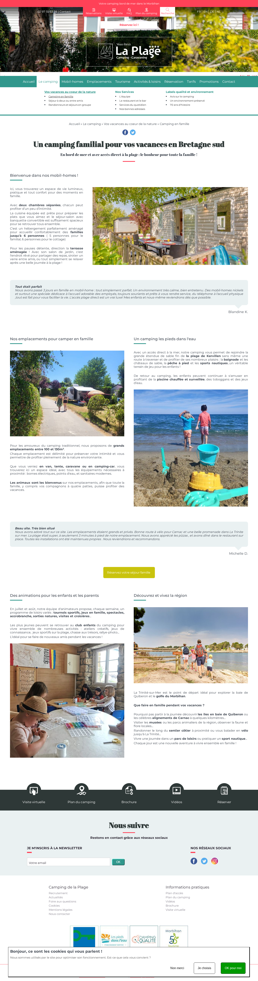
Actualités (56, 897)
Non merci (177, 968)
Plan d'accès (174, 893)
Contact (65, 11)
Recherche (167, 13)
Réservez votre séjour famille (129, 572)
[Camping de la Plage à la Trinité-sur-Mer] (129, 51)
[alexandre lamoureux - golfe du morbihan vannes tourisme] (191, 645)
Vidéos (170, 901)
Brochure (172, 905)
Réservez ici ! (129, 25)
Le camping (92, 124)
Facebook (125, 132)
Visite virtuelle (175, 910)
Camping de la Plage (68, 887)
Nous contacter (59, 914)
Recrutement (58, 893)
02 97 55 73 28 (47, 11)
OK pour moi (233, 968)
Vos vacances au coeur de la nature (130, 124)
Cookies (54, 905)
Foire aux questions (62, 901)
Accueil (74, 124)
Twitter (133, 132)
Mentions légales (60, 910)
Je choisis (204, 968)
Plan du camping (178, 897)
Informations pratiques (187, 887)
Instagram (214, 861)
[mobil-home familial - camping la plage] (170, 226)
